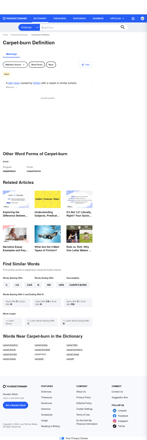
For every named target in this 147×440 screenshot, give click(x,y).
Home (5, 35)
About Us (81, 391)
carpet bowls (41, 345)
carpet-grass (72, 354)
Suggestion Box (120, 397)
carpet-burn (78, 285)
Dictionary (26, 27)
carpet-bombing (74, 349)
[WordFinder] (142, 18)
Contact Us (117, 391)
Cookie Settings (84, 408)
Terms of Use (83, 414)
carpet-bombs (10, 354)
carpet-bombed (42, 349)
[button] (133, 18)
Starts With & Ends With (15, 303)
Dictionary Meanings (19, 35)
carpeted (39, 358)
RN (49, 285)
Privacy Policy (83, 397)
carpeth (70, 358)
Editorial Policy (84, 403)
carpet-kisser (9, 358)
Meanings (11, 54)
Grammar (46, 408)
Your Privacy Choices (77, 438)
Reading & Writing (50, 426)
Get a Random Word (15, 405)
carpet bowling (10, 345)
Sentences (46, 403)
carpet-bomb (9, 349)
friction (37, 83)
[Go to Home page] (15, 18)
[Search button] (124, 27)
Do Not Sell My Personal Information (86, 422)
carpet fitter (72, 345)
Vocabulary (47, 414)
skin (10, 83)
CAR (29, 285)
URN (61, 285)
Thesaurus (46, 397)
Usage (44, 420)
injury (17, 83)
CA (17, 285)
